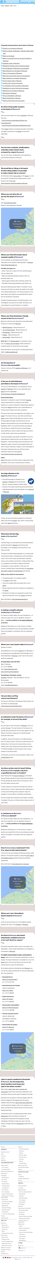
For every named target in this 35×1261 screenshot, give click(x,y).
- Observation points (7, 1233)
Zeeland (20, 1206)
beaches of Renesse (22, 368)
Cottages (3, 1175)
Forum (20, 1180)
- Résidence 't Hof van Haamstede (7, 1196)
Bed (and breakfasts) (7, 1171)
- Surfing (20, 1159)
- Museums (4, 1225)
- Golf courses (22, 1157)
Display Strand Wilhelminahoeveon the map (18, 1048)
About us (20, 1245)
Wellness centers (6, 1247)
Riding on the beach (8, 56)
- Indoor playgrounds (7, 1241)
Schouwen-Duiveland (24, 1208)
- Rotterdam (21, 1202)
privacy (20, 1257)
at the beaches (11, 536)
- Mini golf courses (6, 1245)
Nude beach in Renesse (10, 93)
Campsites (4, 1173)
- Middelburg (22, 1240)
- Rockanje (21, 1204)
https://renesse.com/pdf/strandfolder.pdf (13, 394)
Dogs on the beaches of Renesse (12, 73)
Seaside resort (5, 1152)
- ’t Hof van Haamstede (7, 1214)
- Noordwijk (21, 1194)
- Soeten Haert (5, 1203)
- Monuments (5, 1227)
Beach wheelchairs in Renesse (12, 98)
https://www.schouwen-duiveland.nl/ (11, 454)
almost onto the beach (12, 343)
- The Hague (22, 1200)
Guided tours (5, 1253)
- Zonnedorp (4, 1212)
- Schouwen (4, 1199)
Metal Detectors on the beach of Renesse (15, 71)
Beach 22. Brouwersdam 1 (10, 979)
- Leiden (20, 1188)
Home (2, 1147)
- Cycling (20, 1151)
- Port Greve (4, 1167)
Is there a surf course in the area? (13, 83)
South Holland (22, 1186)
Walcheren (21, 1224)
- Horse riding (22, 1155)
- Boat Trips (4, 1237)
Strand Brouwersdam (10, 203)
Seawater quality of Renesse (11, 63)
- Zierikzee (21, 1214)
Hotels (3, 1216)
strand (20, 651)
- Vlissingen (21, 1238)
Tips (2, 1154)
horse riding (17, 176)
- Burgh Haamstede (24, 1218)
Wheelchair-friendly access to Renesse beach (16, 66)
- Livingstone (5, 1188)
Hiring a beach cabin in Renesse (12, 81)
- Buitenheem (5, 1177)
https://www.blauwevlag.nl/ (20, 599)
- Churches (4, 1229)
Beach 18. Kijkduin (7, 990)
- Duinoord (4, 1181)
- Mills (3, 1231)
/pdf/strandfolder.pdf (11, 352)
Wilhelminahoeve (7, 327)
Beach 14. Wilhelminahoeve (10, 1007)
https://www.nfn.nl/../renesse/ (20, 864)
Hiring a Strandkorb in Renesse (12, 95)
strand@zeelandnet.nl (11, 685)
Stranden (3, 677)
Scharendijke (6, 337)
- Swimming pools (23, 1149)
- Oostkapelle (22, 1230)
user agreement (14, 1257)
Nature (3, 1251)
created (3, 757)
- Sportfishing (22, 1163)
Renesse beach (17, 318)
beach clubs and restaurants (23, 1102)
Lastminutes (4, 1218)
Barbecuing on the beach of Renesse (13, 91)
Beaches (3, 1223)
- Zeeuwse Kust (5, 1169)
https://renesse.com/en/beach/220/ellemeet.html (16, 125)
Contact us (21, 1250)
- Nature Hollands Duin (25, 1192)
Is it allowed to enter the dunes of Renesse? (15, 86)
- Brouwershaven (23, 1210)
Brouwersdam (15, 341)
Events (20, 1169)
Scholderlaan (6, 332)
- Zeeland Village (6, 1208)
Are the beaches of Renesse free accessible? (16, 68)
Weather (3, 1160)
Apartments (4, 1165)
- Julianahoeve (5, 1186)
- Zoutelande (22, 1236)
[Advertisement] (17, 25)
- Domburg (21, 1234)
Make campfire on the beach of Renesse (14, 78)
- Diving (20, 1161)
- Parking (21, 1176)
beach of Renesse (12, 612)
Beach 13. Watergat (8, 1027)
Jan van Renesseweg (8, 330)
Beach (10, 407)
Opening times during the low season (14, 100)
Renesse (16, 109)
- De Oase (4, 1179)
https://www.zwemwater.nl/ (9, 265)
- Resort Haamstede (7, 1194)
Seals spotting (22, 1165)
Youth (2, 1158)
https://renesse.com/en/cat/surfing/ (11, 706)
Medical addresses (23, 1178)
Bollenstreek (22, 1190)
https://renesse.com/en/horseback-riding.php (14, 183)
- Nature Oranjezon (24, 1228)
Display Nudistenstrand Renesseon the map (17, 882)
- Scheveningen (22, 1198)
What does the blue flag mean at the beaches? (16, 76)
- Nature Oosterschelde (25, 1216)
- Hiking (20, 1153)
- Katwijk (20, 1196)
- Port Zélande (5, 1192)
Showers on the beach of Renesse (13, 48)
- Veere (20, 1226)
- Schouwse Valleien (7, 1201)
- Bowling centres (6, 1243)
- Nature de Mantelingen (25, 1232)
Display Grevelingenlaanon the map (17, 224)
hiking (7, 757)
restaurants (4, 1116)
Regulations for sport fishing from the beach (16, 88)
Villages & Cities (5, 1249)
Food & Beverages (23, 1167)
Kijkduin (4, 335)
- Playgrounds (5, 1239)
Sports (20, 1147)
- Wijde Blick (4, 1205)
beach (7, 129)
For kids (3, 1156)
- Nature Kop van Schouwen (23, 1221)
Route (20, 1174)
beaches (23, 115)
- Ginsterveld (5, 1183)
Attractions (4, 1235)
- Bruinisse (21, 1212)
